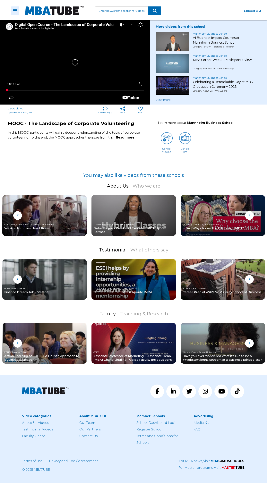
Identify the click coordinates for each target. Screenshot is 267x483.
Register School (149, 429)
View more (163, 100)
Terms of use (32, 461)
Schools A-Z (252, 10)
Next (249, 215)
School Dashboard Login (157, 423)
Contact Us (88, 436)
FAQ (197, 429)
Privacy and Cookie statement (73, 461)
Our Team (87, 423)
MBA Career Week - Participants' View (222, 60)
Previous (17, 215)
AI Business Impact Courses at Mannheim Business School (216, 40)
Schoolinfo (185, 150)
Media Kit (201, 423)
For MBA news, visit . (212, 461)
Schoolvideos (166, 150)
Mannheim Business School (210, 33)
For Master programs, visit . (211, 468)
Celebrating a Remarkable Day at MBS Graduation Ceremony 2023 (223, 84)
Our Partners (90, 429)
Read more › (126, 137)
